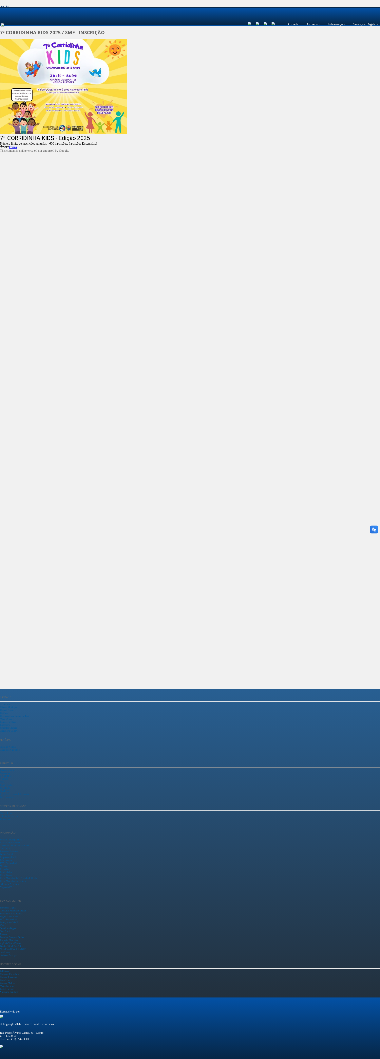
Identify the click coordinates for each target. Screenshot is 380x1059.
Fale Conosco (6, 797)
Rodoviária (5, 725)
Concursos (5, 848)
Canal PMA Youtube (10, 749)
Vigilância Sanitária (9, 992)
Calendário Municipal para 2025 (15, 845)
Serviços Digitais (365, 24)
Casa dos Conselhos (9, 974)
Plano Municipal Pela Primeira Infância (18, 878)
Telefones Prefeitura (9, 884)
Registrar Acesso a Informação (14, 794)
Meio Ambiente (7, 986)
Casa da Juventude (8, 977)
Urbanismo (5, 819)
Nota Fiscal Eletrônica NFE (13, 949)
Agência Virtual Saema (10, 943)
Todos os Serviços (8, 955)
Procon (3, 934)
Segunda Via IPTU (9, 916)
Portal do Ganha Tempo (11, 913)
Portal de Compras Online (12, 937)
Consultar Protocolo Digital (13, 910)
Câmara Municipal (8, 707)
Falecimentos (6, 860)
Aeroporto (5, 704)
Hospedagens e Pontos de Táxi (14, 716)
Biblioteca (4, 971)
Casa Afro (5, 980)
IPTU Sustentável (8, 863)
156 (2, 925)
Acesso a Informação (10, 842)
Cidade (293, 24)
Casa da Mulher (7, 983)
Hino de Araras (7, 710)
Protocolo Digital (8, 907)
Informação (336, 24)
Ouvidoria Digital (8, 928)
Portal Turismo (7, 989)
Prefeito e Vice (7, 770)
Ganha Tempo (6, 813)
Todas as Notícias (8, 746)
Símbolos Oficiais (8, 728)
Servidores (5, 952)
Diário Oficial (6, 854)
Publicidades (6, 872)
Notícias (4, 866)
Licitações (4, 869)
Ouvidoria (5, 791)
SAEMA (4, 779)
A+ (2, 6)
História (4, 713)
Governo (313, 24)
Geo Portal (5, 931)
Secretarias (5, 773)
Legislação (5, 788)
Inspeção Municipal (9, 940)
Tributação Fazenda (9, 816)
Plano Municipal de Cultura (13, 881)
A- (7, 6)
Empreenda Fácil (8, 857)
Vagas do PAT (6, 887)
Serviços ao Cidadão (9, 922)
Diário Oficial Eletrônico (11, 946)
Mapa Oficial (6, 719)
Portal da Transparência (11, 839)
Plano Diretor (6, 875)
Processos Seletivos (9, 851)
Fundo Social (6, 785)
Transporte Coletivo (9, 730)
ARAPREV (5, 776)
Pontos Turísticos (8, 722)
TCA (2, 782)
